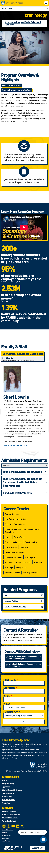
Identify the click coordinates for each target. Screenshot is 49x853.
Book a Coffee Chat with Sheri (16, 445)
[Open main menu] (46, 3)
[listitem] (22, 359)
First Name (9, 680)
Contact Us (6, 803)
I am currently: (12, 712)
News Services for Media (10, 814)
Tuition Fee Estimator (9, 821)
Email (6, 696)
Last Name (9, 688)
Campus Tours (7, 796)
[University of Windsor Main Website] (38, 765)
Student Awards (8, 793)
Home (4, 780)
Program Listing (8, 783)
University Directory (9, 811)
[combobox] (9, 707)
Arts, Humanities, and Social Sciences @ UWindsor (23, 23)
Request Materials (8, 799)
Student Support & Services (12, 790)
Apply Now (6, 786)
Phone (6, 704)
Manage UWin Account (10, 817)
